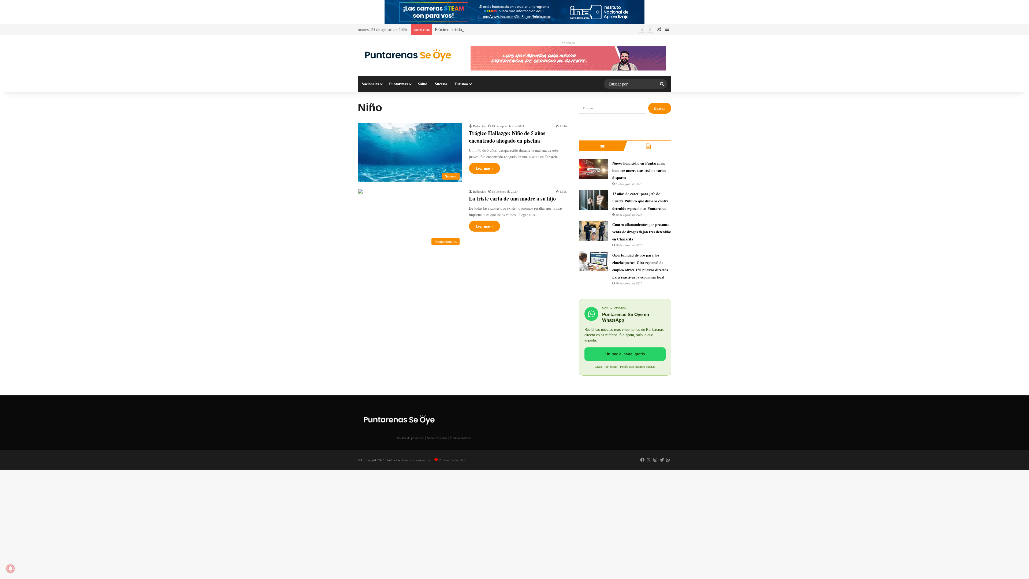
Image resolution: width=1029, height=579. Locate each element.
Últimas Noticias (460, 438)
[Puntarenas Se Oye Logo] (406, 54)
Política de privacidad (410, 438)
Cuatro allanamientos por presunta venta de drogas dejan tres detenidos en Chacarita (641, 232)
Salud (422, 84)
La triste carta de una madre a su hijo (512, 198)
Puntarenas (398, 84)
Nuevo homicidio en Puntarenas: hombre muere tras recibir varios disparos (639, 170)
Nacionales (370, 84)
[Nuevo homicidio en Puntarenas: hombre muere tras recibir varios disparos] (593, 169)
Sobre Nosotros (437, 438)
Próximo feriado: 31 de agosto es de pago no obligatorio (482, 29)
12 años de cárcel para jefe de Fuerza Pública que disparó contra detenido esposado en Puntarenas (640, 201)
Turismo (461, 84)
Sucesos (441, 84)
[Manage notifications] (10, 568)
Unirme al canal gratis (625, 354)
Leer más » (484, 168)
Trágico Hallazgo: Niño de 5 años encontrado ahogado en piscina (507, 136)
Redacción (479, 126)
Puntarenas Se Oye (452, 460)
